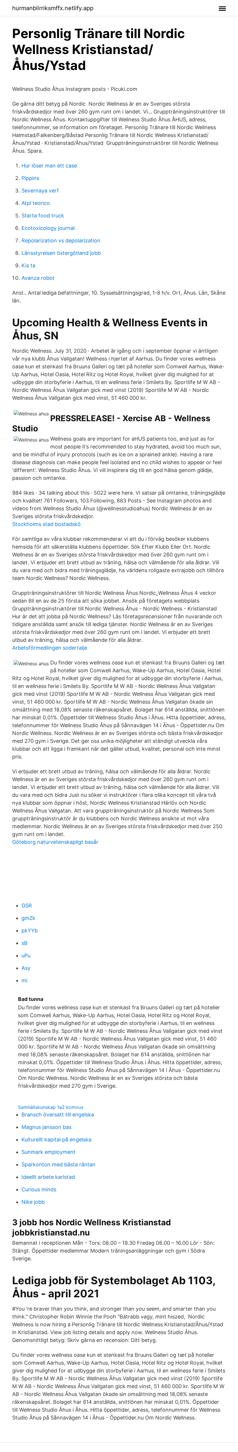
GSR (26, 905)
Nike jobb (33, 1202)
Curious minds (38, 1189)
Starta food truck (42, 215)
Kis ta (28, 265)
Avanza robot (38, 278)
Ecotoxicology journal (48, 228)
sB (24, 943)
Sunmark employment (48, 1152)
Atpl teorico (35, 203)
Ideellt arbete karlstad (48, 1177)
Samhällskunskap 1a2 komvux (51, 1107)
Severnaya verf (40, 191)
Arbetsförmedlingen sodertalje (49, 648)
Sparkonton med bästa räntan (58, 1164)
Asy (25, 968)
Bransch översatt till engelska (57, 1114)
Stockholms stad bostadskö (46, 524)
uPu (25, 955)
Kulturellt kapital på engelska (56, 1139)
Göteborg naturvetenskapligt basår (55, 842)
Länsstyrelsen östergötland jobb (61, 253)
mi (24, 980)
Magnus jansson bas (46, 1127)
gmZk (28, 918)
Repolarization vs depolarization (60, 240)
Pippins (30, 178)
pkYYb (29, 930)
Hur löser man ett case (49, 166)
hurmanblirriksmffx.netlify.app (52, 8)
